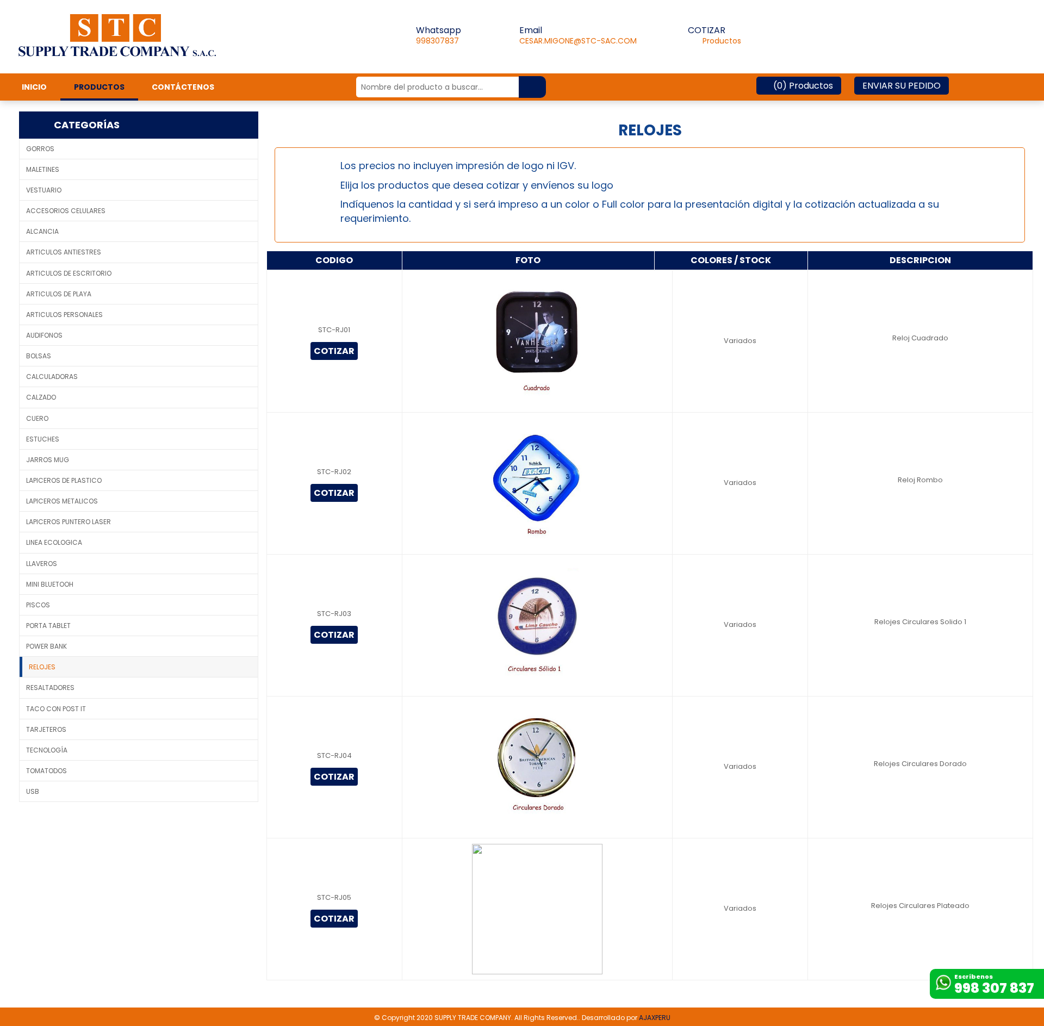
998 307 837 (994, 988)
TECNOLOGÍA (46, 750)
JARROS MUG (47, 459)
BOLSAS (38, 355)
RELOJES (42, 666)
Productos (714, 40)
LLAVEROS (41, 563)
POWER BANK (46, 646)
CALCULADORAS (52, 376)
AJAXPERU (654, 1017)
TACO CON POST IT (56, 708)
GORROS (40, 148)
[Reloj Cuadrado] (537, 340)
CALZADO (41, 397)
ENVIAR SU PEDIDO (901, 85)
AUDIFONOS (44, 335)
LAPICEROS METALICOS (62, 501)
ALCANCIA (42, 231)
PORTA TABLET (48, 625)
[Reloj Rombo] (537, 482)
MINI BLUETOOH (49, 584)
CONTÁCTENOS (183, 87)
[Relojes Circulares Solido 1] (537, 624)
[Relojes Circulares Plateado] (537, 908)
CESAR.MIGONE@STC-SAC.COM (578, 40)
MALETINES (42, 169)
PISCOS (38, 605)
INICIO (34, 87)
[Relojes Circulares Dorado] (537, 766)
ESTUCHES (42, 439)
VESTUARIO (43, 190)
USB (32, 791)
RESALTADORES (50, 687)
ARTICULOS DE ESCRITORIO (68, 273)
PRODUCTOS (99, 87)
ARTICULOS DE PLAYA (58, 294)
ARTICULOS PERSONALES (64, 314)
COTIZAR (334, 351)
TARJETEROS (46, 729)
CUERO (37, 418)
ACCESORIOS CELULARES (65, 210)
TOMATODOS (46, 770)
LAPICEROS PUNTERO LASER (68, 521)
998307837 (437, 40)
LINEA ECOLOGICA (54, 542)
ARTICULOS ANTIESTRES (63, 252)
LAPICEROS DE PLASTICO (64, 480)
